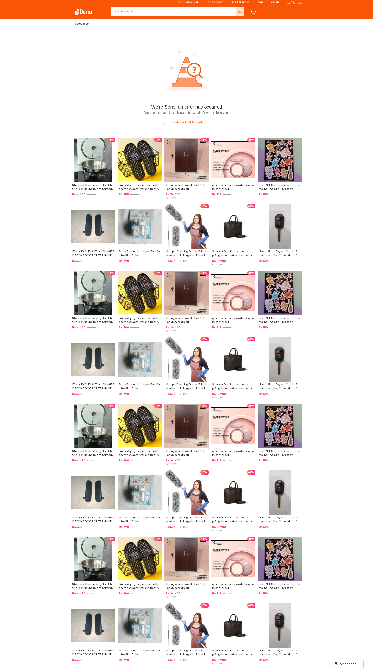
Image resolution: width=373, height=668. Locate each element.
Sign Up (274, 2)
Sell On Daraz (214, 2)
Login (259, 2)
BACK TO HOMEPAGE (186, 121)
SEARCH (240, 11)
